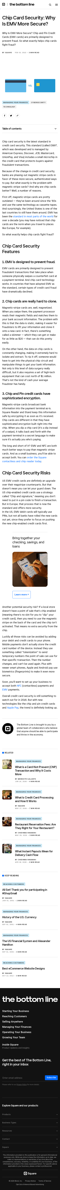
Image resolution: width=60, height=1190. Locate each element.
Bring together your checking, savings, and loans (28, 542)
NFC (19, 685)
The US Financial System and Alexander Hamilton (26, 942)
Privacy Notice (30, 1181)
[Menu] (56, 5)
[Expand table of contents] (56, 128)
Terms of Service (45, 1181)
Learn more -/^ (22, 594)
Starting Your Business (15, 1011)
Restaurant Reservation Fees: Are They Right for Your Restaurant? (35, 826)
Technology (9, 107)
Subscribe (51, 1077)
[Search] (50, 5)
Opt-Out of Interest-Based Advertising (30, 1184)
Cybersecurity (38, 102)
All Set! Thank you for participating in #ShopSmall (24, 891)
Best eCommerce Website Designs (23, 968)
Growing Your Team (13, 1037)
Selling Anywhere (12, 1021)
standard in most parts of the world (33, 216)
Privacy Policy (22, 1084)
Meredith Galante (27, 779)
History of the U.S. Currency (19, 917)
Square (8, 53)
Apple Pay (13, 707)
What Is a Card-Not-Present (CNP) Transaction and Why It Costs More (36, 770)
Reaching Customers (13, 884)
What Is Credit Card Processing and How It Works (34, 799)
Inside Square (10, 1044)
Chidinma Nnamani (27, 833)
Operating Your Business (16, 1032)
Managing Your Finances (15, 102)
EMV (5, 689)
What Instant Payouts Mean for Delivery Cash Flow (34, 853)
